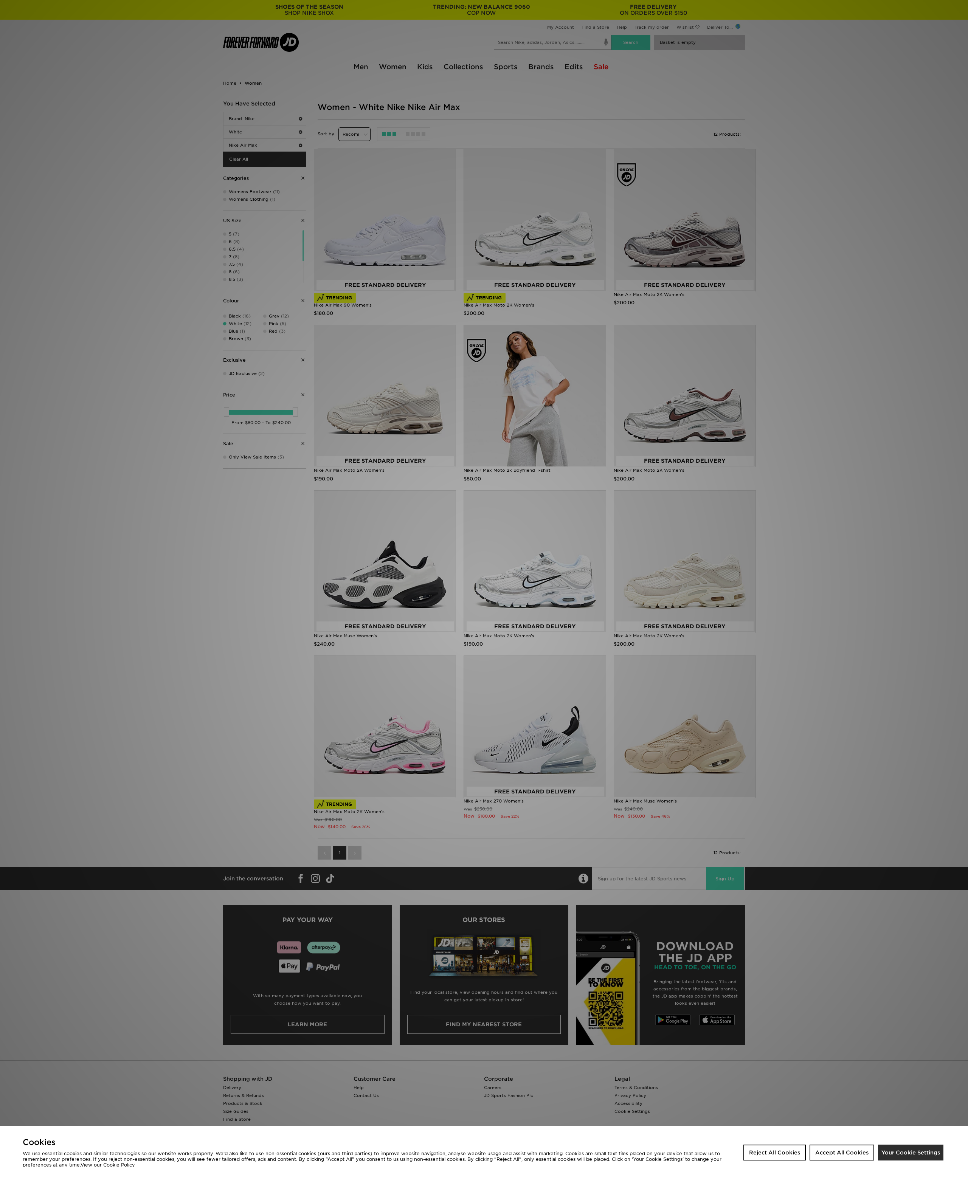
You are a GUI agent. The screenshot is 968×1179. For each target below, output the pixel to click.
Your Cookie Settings (910, 1153)
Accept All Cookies (842, 1153)
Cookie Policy (119, 1165)
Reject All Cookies (774, 1153)
